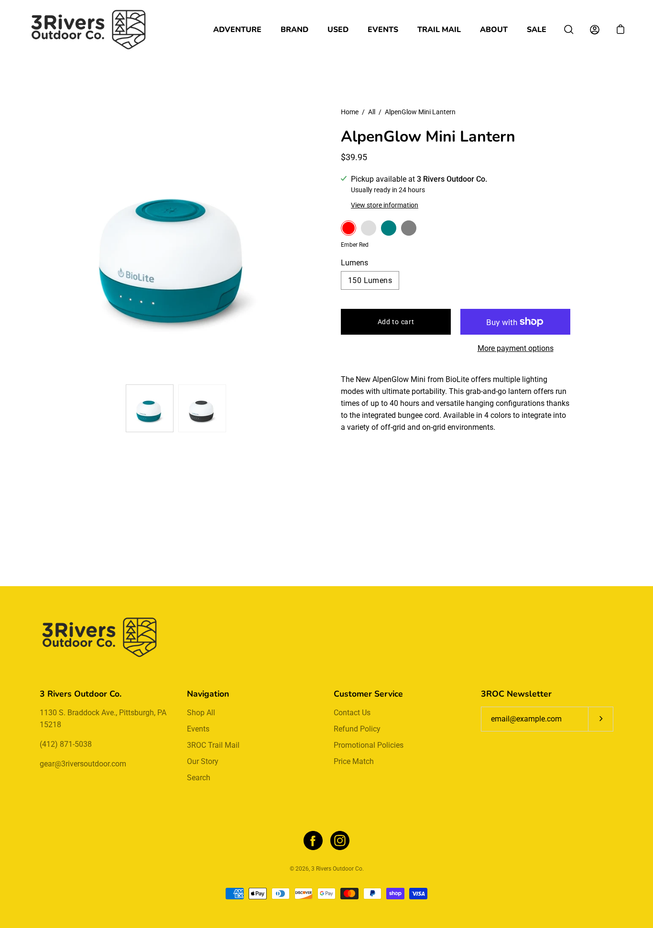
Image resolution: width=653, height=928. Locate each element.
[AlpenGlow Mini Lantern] (150, 408)
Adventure (237, 29)
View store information (384, 205)
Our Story (202, 761)
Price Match (354, 761)
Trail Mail (439, 29)
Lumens (354, 262)
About (494, 29)
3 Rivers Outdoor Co (336, 868)
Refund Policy (357, 728)
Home (350, 112)
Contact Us (352, 712)
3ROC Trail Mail (213, 745)
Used (337, 29)
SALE (536, 29)
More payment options (516, 348)
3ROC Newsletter (516, 693)
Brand (294, 29)
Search (198, 777)
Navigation (208, 693)
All (371, 112)
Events (383, 29)
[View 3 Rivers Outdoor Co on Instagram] (339, 840)
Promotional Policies (368, 745)
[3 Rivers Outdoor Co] (88, 29)
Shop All (201, 712)
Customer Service (368, 693)
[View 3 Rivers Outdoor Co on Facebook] (313, 840)
